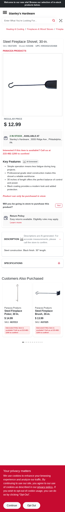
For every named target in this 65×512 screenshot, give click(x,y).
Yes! (59, 205)
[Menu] (5, 12)
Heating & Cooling (15, 29)
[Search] (54, 20)
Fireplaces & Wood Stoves (40, 29)
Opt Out (31, 505)
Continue (12, 505)
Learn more (16, 222)
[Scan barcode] (60, 20)
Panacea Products (14, 51)
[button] (32, 239)
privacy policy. (45, 487)
